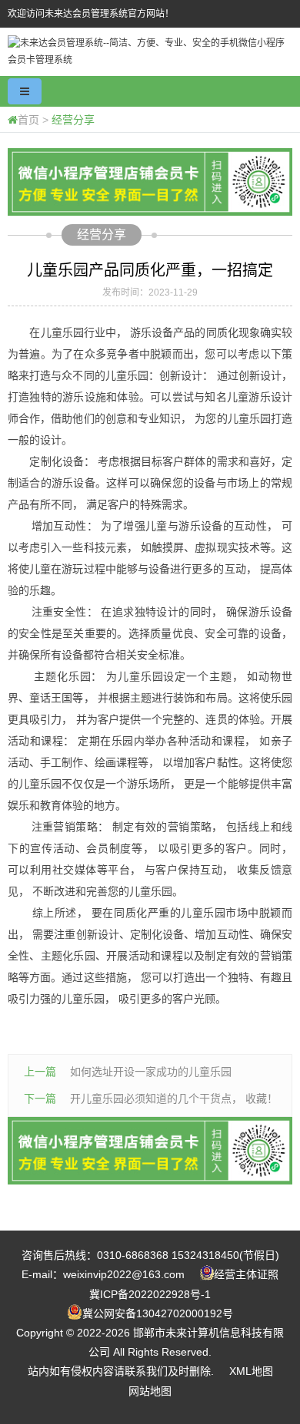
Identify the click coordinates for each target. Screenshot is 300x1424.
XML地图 (251, 1371)
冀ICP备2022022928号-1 (150, 1294)
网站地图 (150, 1391)
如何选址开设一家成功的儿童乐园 (151, 1072)
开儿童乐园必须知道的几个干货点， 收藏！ (174, 1098)
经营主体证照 (246, 1274)
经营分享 (73, 120)
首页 (28, 120)
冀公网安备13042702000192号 (157, 1313)
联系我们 (146, 1371)
